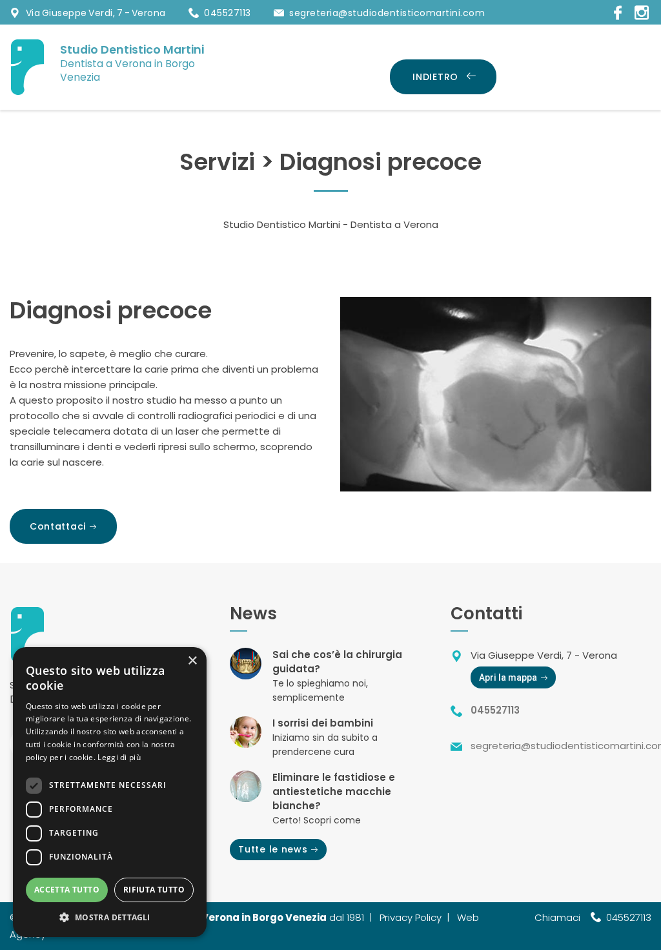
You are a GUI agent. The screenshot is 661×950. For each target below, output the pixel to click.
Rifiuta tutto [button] (154, 889)
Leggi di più (119, 757)
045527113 (227, 12)
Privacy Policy (411, 917)
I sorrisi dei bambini (322, 723)
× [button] (192, 661)
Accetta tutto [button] (66, 889)
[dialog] (110, 792)
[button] (110, 917)
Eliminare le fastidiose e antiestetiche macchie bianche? (333, 791)
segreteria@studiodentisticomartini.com (387, 12)
